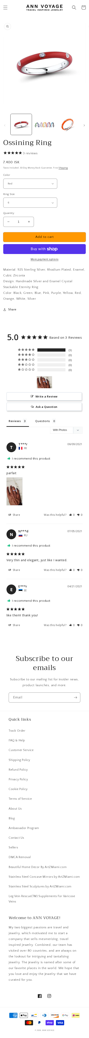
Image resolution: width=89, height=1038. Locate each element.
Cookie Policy (18, 789)
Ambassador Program (24, 828)
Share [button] (12, 309)
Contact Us (16, 838)
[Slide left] (5, 125)
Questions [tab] (42, 421)
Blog (12, 818)
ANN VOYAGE (48, 1030)
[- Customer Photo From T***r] (44, 382)
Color (6, 174)
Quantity (8, 213)
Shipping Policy (19, 760)
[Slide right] (84, 125)
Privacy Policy (18, 779)
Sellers (13, 847)
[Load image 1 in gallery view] (21, 124)
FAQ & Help (17, 740)
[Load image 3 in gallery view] (67, 124)
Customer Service (21, 750)
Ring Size (9, 194)
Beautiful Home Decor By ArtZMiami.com (38, 867)
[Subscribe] (75, 697)
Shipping (63, 168)
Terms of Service (20, 799)
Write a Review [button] (46, 396)
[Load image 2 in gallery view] (44, 124)
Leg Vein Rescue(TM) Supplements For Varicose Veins (42, 899)
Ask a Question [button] (46, 407)
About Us (15, 808)
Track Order (17, 731)
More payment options (45, 259)
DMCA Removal (20, 857)
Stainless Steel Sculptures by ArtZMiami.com (40, 886)
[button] (5, 7)
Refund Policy (18, 769)
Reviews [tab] (15, 421)
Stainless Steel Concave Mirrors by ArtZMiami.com (44, 877)
